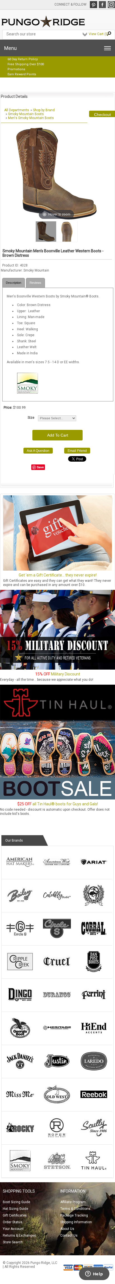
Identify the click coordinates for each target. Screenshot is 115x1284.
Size (31, 418)
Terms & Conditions (75, 1209)
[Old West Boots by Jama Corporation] (57, 1104)
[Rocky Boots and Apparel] (20, 1137)
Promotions (16, 69)
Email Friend (77, 451)
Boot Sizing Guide (16, 1202)
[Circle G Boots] (20, 938)
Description (13, 282)
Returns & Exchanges (19, 1235)
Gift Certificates (15, 1215)
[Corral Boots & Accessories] (94, 938)
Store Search (13, 1242)
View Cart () (99, 34)
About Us (67, 1229)
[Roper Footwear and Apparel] (57, 1137)
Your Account (13, 1229)
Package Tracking (74, 1215)
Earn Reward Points (22, 74)
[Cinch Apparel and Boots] (94, 905)
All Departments (16, 110)
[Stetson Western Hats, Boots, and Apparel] (57, 1170)
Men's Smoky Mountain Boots (31, 118)
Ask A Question (38, 451)
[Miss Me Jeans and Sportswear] (20, 1104)
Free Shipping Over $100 (26, 64)
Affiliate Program (73, 1202)
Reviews (35, 282)
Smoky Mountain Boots (26, 114)
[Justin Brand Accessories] (57, 1070)
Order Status (12, 1222)
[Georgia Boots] (20, 1037)
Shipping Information (76, 1222)
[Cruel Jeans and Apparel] (57, 971)
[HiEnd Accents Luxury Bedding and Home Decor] (94, 1037)
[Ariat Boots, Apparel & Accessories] (94, 871)
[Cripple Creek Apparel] (20, 971)
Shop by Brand (44, 110)
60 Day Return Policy (23, 59)
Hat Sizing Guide (15, 1209)
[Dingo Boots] (20, 1004)
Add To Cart (57, 435)
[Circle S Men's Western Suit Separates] (57, 938)
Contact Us (69, 1235)
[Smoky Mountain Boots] (20, 1170)
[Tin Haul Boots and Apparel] (94, 1170)
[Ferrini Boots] (94, 1004)
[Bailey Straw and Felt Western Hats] (20, 905)
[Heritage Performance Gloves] (57, 1037)
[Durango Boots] (57, 1004)
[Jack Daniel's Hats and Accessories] (20, 1070)
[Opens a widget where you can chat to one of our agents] (94, 1274)
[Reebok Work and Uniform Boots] (94, 1104)
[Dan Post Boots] (94, 971)
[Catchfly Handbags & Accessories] (57, 905)
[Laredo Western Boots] (94, 1070)
